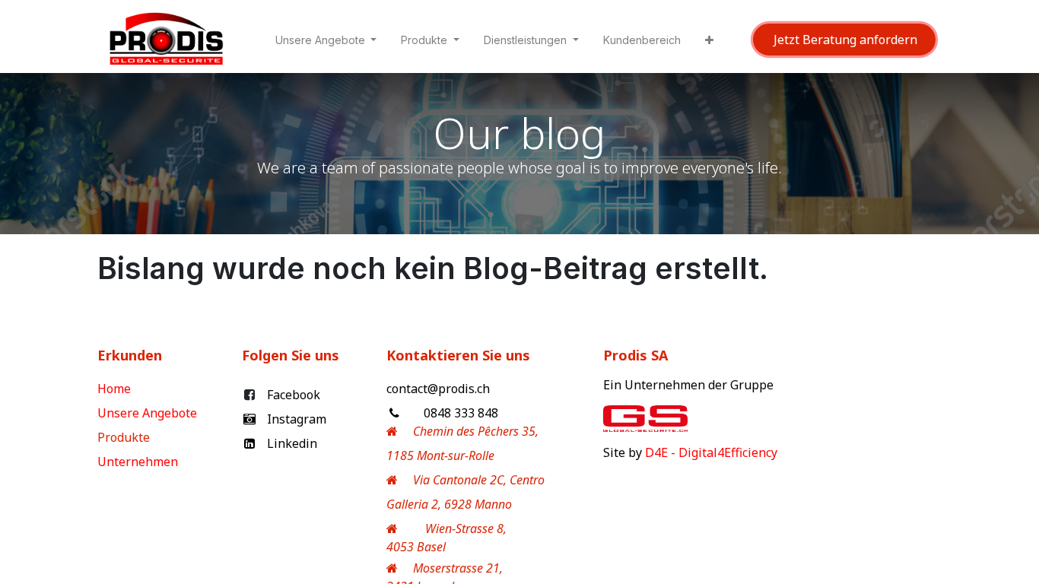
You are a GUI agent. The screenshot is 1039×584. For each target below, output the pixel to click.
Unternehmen (139, 461)
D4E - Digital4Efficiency (711, 452)
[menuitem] (642, 43)
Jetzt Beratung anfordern (844, 39)
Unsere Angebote (148, 413)
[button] (709, 43)
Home (115, 388)
